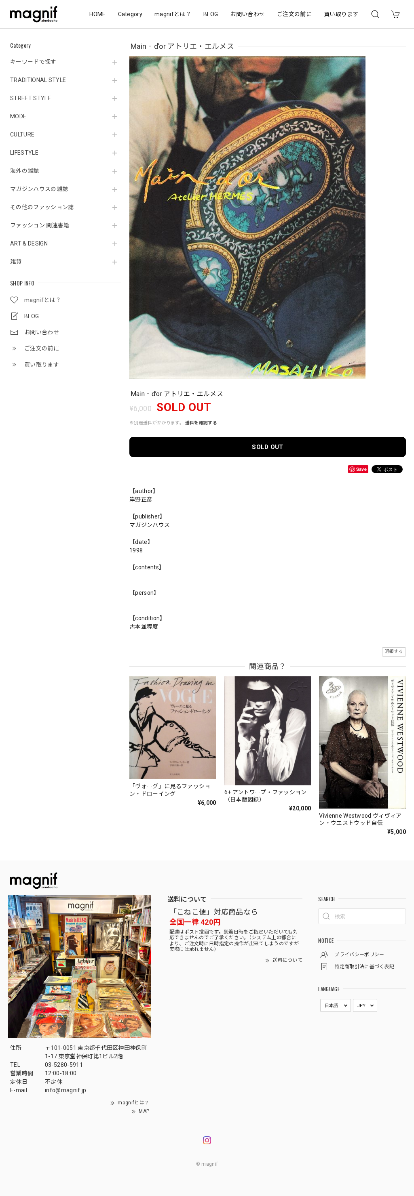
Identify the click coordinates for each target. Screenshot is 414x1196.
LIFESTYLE (24, 152)
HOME (97, 14)
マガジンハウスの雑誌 (39, 189)
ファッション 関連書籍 (40, 225)
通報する (394, 651)
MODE (18, 116)
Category (130, 14)
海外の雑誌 (24, 171)
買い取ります (341, 14)
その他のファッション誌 (42, 207)
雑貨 (16, 261)
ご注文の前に (294, 14)
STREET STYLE (30, 98)
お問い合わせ (247, 14)
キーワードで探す (33, 62)
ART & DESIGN (29, 243)
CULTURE (22, 134)
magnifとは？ (172, 14)
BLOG (210, 14)
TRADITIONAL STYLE (38, 80)
